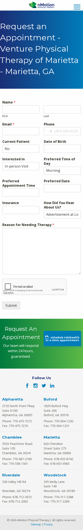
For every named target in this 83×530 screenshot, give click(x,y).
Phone (49, 124)
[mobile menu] (77, 6)
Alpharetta (12, 399)
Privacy (48, 524)
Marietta (52, 437)
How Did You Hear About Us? (59, 205)
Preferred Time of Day (59, 161)
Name (9, 102)
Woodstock (55, 475)
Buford (50, 399)
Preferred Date (57, 181)
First (5, 116)
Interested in (13, 159)
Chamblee (12, 437)
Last (46, 116)
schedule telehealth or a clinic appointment (62, 338)
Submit (11, 305)
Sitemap (36, 524)
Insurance (10, 203)
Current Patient (16, 141)
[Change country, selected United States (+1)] (48, 131)
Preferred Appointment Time (18, 183)
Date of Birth (55, 141)
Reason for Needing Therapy (28, 225)
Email (8, 124)
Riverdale (11, 475)
